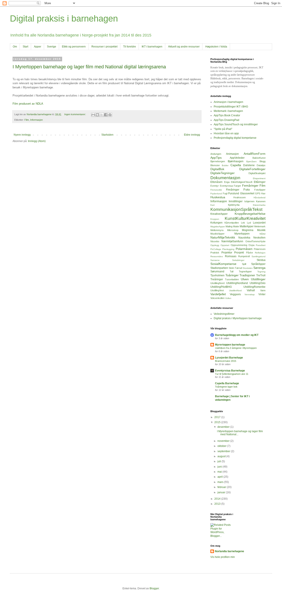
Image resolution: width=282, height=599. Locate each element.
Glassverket (247, 193)
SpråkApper (258, 264)
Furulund (233, 193)
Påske (249, 252)
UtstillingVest (217, 290)
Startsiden (107, 134)
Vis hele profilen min (222, 557)
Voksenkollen (217, 298)
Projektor (226, 252)
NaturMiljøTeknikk (222, 237)
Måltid (262, 234)
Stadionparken (219, 267)
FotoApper (259, 189)
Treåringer (216, 279)
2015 (217, 422)
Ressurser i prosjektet (104, 46)
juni (220, 466)
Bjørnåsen (251, 161)
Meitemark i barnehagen (228, 111)
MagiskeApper (217, 226)
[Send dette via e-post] (93, 115)
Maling (229, 226)
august (221, 456)
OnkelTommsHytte (255, 241)
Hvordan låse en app (226, 133)
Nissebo (214, 241)
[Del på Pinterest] (110, 115)
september (224, 451)
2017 (217, 417)
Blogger (154, 588)
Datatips (261, 165)
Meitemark (259, 226)
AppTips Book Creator (227, 115)
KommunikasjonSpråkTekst (236, 209)
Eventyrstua (226, 185)
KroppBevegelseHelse (250, 213)
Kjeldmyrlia (233, 205)
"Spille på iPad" (223, 129)
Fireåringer (232, 189)
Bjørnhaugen (235, 161)
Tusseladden (232, 279)
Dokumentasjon (225, 177)
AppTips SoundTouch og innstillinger (236, 124)
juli (219, 461)
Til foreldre (129, 46)
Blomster (215, 165)
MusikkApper (217, 233)
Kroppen (214, 219)
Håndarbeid (259, 197)
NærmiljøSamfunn (232, 241)
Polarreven (259, 249)
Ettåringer (259, 182)
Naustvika (244, 237)
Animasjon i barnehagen (228, 102)
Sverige (51, 46)
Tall (231, 271)
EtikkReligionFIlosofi (241, 182)
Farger (237, 185)
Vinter (261, 294)
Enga (227, 182)
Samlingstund (258, 256)
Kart (212, 205)
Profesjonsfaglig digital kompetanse (235, 137)
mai (220, 471)
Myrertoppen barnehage (230, 344)
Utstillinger (258, 279)
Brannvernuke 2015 (225, 361)
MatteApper (247, 226)
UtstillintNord (235, 290)
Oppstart (225, 245)
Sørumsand (217, 271)
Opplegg (214, 245)
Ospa (251, 245)
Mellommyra (216, 230)
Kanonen (260, 201)
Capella (235, 165)
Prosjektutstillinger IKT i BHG (231, 106)
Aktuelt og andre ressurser (184, 46)
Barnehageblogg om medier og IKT (236, 335)
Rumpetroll (244, 256)
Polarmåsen (244, 249)
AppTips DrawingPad (226, 120)
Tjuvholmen (217, 275)
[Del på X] (101, 115)
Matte (236, 226)
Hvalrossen (239, 197)
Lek (243, 222)
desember (223, 426)
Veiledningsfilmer (224, 313)
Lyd (249, 222)
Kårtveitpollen (231, 222)
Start (25, 46)
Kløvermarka (259, 205)
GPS (257, 193)
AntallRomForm (254, 153)
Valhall (251, 290)
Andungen (215, 154)
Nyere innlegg (22, 134)
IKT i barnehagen (152, 46)
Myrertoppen (242, 233)
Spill (244, 264)
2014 (217, 498)
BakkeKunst (258, 158)
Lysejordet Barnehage (229, 357)
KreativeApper (219, 213)
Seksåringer (238, 260)
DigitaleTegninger (222, 173)
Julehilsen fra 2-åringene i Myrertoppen (236, 348)
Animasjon (232, 153)
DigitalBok (217, 169)
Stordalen (248, 268)
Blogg (262, 161)
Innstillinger (236, 201)
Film (26, 119)
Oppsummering (239, 245)
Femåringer (250, 185)
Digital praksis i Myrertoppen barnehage (238, 318)
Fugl (225, 193)
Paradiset (260, 245)
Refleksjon (260, 252)
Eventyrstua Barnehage (230, 370)
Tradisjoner (247, 275)
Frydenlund (216, 193)
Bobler (225, 165)
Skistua (261, 260)
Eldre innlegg (192, 134)
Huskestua (217, 197)
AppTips (216, 157)
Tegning (261, 271)
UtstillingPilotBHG (221, 286)
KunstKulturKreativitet (245, 218)
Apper (37, 46)
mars (220, 482)
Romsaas (230, 256)
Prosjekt (239, 252)
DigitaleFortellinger (252, 169)
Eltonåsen (216, 182)
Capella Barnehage (227, 383)
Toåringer (232, 275)
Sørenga (259, 267)
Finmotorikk (216, 190)
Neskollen (259, 237)
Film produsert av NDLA (28, 103)
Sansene (215, 260)
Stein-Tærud (235, 268)
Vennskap (250, 294)
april (220, 476)
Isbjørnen (249, 201)
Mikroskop (232, 230)
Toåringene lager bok (226, 386)
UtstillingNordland (237, 283)
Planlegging (228, 249)
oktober (222, 446)
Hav (263, 193)
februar (222, 487)
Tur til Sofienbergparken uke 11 (231, 374)
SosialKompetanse (223, 264)
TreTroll (260, 275)
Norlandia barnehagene (229, 551)
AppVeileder (237, 157)
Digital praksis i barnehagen (64, 18)
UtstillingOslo (257, 283)
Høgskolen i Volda (216, 46)
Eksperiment (259, 178)
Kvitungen (216, 222)
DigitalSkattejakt (257, 173)
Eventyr (214, 185)
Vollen (228, 298)
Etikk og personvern (74, 46)
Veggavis (235, 294)
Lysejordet (259, 222)
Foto (246, 189)
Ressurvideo (216, 256)
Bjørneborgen (217, 161)
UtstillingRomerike (254, 286)
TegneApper (245, 271)
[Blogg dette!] (97, 115)
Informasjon (36, 119)
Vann (262, 290)
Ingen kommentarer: (75, 114)
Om (15, 46)
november (223, 440)
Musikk (261, 230)
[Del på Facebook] (106, 115)
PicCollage (215, 249)
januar (221, 492)
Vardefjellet (218, 294)
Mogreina (247, 230)
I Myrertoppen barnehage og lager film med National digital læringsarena (89, 66)
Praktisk (214, 252)
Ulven (245, 279)
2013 (217, 503)
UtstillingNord (217, 283)
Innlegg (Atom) (37, 141)
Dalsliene (249, 165)
